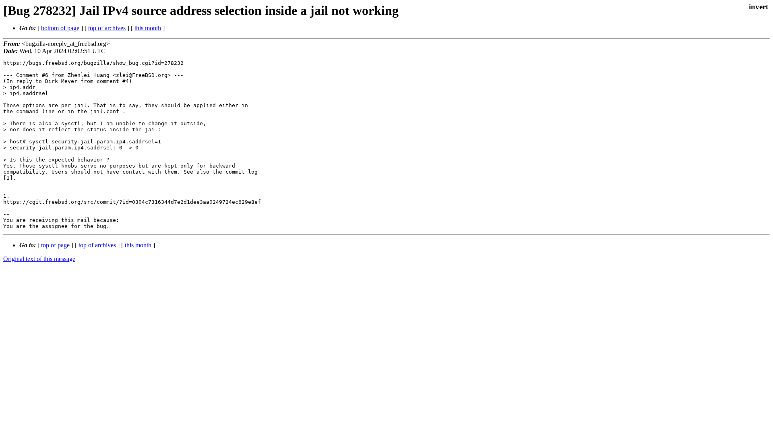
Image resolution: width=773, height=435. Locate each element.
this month (147, 28)
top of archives (107, 28)
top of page (55, 245)
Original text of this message (39, 258)
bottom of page (60, 28)
